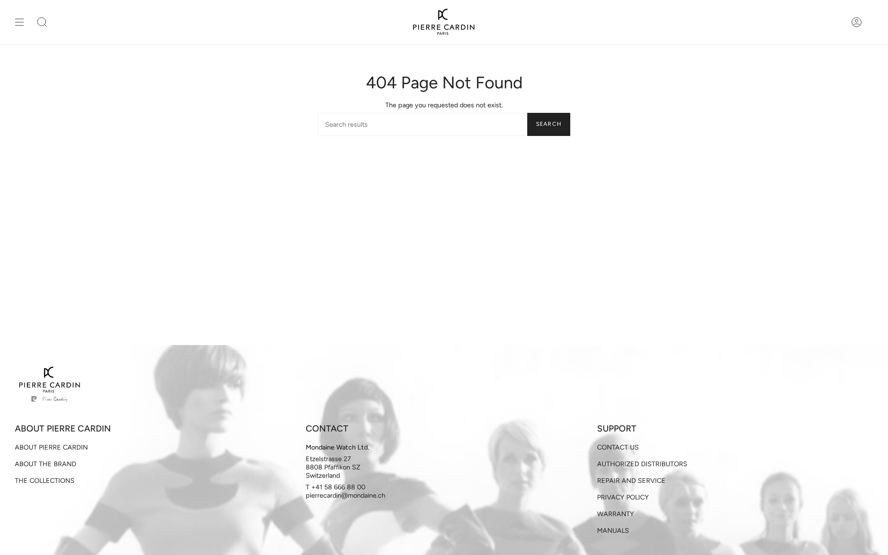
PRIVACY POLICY (623, 497)
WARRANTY (615, 514)
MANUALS (613, 530)
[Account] (856, 22)
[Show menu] (19, 22)
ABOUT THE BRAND (45, 464)
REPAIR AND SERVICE (631, 480)
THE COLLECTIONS (44, 480)
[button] (42, 22)
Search (548, 124)
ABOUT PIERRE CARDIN (51, 447)
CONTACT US (618, 447)
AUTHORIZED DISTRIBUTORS (642, 464)
